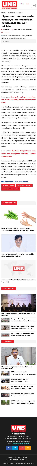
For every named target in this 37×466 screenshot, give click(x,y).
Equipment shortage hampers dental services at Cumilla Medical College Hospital (23, 320)
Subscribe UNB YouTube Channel (15, 182)
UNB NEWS (8, 32)
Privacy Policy (21, 457)
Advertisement (12, 459)
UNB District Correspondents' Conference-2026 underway (18, 315)
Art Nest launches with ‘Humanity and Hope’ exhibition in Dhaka (22, 327)
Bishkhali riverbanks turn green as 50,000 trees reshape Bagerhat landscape (23, 402)
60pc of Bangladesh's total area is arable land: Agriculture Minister (17, 255)
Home (3, 12)
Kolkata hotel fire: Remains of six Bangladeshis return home (22, 395)
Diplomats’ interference (11, 189)
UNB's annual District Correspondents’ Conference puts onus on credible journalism (23, 373)
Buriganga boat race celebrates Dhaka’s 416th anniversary (22, 334)
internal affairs (8, 185)
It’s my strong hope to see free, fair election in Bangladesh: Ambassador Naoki (18, 100)
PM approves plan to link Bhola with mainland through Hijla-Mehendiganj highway (22, 388)
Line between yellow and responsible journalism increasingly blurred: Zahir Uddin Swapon (22, 380)
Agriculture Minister (24, 185)
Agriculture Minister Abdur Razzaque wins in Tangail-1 (18, 281)
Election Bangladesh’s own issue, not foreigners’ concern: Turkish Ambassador (18, 153)
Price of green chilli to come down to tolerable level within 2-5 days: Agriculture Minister (17, 230)
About (10, 457)
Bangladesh (11, 12)
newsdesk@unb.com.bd (18, 443)
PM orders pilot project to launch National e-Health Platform (17, 368)
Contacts (24, 459)
